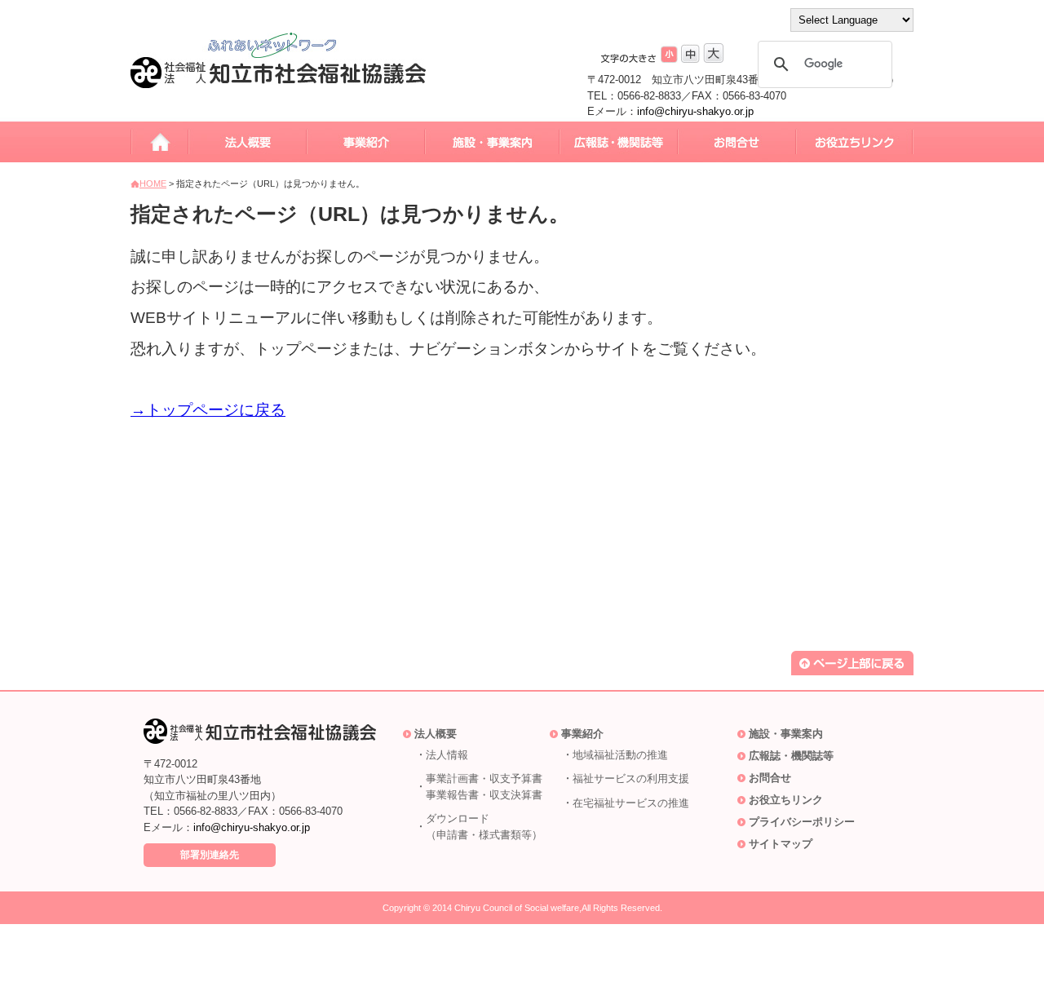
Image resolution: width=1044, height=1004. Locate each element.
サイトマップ (780, 844)
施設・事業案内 (786, 734)
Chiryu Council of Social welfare (516, 908)
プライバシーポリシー (802, 822)
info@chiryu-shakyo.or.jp (695, 111)
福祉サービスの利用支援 (631, 778)
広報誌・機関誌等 (791, 756)
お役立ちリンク (786, 800)
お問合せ (770, 778)
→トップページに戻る (207, 409)
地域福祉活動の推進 (620, 755)
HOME (152, 183)
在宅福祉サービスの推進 (631, 803)
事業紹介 (582, 734)
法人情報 (447, 755)
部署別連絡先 (209, 854)
